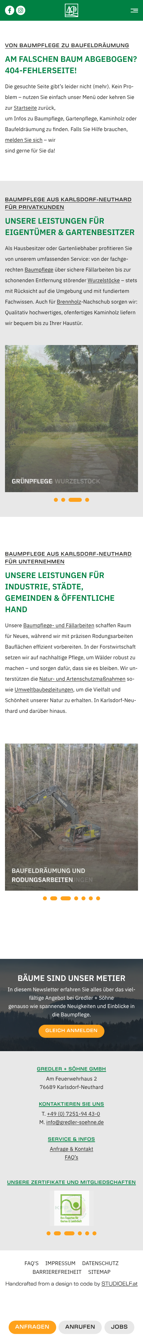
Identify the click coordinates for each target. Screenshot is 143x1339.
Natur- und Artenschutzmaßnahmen (82, 678)
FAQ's (32, 1263)
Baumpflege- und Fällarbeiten (58, 625)
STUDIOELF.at (119, 1284)
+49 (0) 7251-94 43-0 (73, 1113)
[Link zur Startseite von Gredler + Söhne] (71, 10)
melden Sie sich (24, 139)
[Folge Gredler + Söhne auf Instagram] (20, 10)
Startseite (25, 107)
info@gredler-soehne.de (75, 1122)
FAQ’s (71, 1157)
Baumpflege (39, 269)
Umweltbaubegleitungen (44, 689)
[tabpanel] (71, 419)
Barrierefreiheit (57, 1271)
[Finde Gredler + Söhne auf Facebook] (9, 10)
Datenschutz (100, 1263)
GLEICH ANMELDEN (71, 1030)
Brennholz (69, 301)
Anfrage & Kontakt (71, 1148)
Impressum (60, 1263)
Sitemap (99, 1271)
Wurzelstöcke (103, 280)
